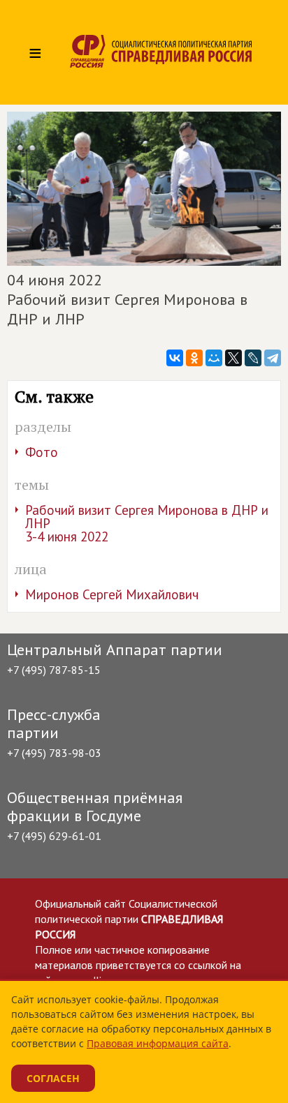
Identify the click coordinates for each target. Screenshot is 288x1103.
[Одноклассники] (194, 358)
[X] (233, 358)
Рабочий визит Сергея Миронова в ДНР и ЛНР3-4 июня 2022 (146, 523)
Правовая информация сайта (158, 1043)
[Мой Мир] (214, 358)
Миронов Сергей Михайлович (112, 594)
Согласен (53, 1078)
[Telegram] (272, 358)
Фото (41, 452)
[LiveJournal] (253, 358)
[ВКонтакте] (174, 358)
